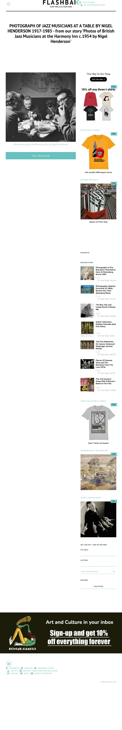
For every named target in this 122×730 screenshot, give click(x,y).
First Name (84, 550)
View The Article (41, 155)
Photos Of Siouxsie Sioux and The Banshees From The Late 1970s (104, 363)
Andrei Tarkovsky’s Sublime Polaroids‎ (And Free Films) (106, 324)
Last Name (84, 560)
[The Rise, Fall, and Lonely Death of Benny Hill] (87, 310)
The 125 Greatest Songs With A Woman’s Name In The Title (105, 381)
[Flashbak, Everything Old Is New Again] (61, 3)
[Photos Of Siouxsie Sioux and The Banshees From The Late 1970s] (87, 364)
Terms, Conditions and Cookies (45, 671)
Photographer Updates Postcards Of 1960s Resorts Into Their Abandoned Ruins (106, 289)
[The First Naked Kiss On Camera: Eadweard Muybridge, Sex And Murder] (87, 344)
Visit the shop (97, 79)
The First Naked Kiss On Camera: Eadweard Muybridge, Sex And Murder (105, 345)
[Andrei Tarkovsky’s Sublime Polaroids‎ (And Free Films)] (87, 329)
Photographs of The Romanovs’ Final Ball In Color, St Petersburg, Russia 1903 (106, 271)
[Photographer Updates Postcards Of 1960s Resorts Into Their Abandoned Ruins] (87, 289)
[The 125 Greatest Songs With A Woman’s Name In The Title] (87, 385)
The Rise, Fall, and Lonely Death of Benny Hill (105, 306)
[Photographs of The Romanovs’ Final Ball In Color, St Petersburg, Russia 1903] (87, 273)
